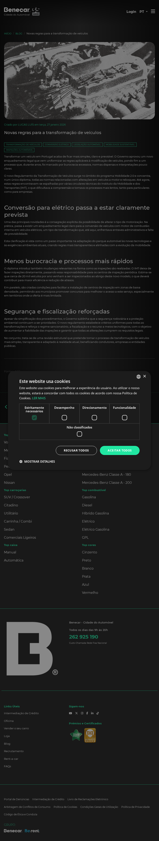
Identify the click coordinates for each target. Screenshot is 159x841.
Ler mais (39, 398)
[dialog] (79, 420)
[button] (37, 461)
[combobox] (139, 377)
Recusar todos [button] (76, 450)
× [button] (144, 376)
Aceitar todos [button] (120, 450)
